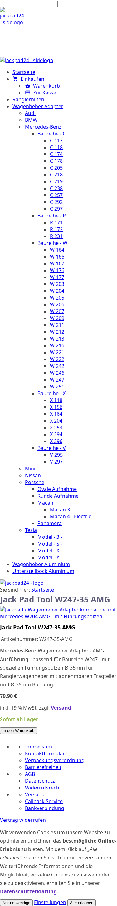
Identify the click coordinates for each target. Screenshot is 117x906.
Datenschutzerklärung (28, 891)
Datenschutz (40, 780)
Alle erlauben (81, 902)
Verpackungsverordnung (55, 760)
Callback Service (44, 801)
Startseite (42, 589)
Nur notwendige (16, 902)
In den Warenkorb (18, 730)
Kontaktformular (45, 753)
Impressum (38, 746)
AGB (30, 774)
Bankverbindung (44, 808)
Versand (61, 707)
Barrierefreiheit (43, 767)
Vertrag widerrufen (23, 820)
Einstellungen (50, 902)
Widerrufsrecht (43, 787)
